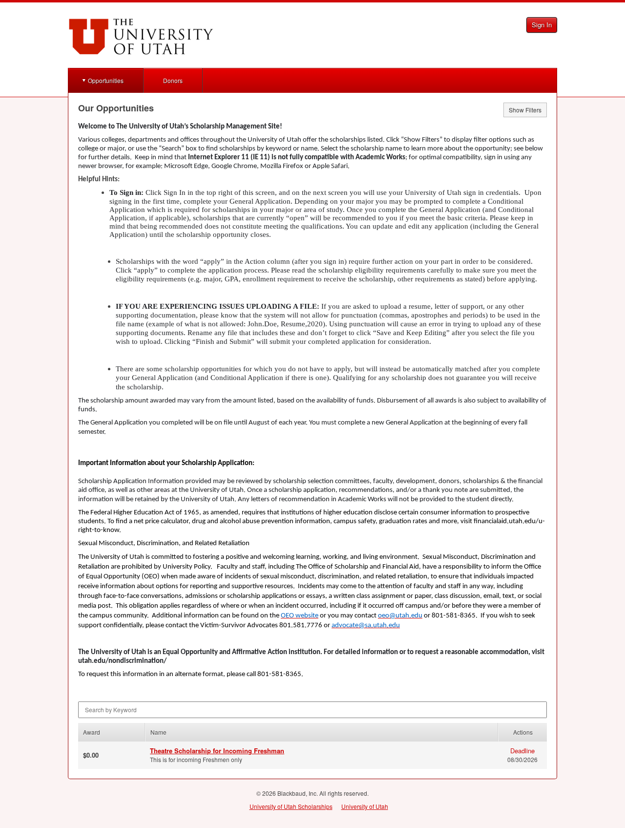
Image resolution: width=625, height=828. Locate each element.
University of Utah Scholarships (291, 806)
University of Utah (364, 806)
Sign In (542, 24)
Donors (173, 80)
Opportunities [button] (106, 80)
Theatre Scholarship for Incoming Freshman (217, 750)
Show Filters (525, 110)
